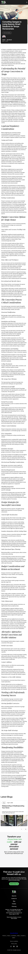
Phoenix (4, 935)
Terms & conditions (14, 941)
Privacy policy (14, 943)
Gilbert (13, 937)
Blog (14, 901)
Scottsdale (13, 935)
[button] (26, 2)
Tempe (8, 935)
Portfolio (14, 903)
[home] (3, 2)
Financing (14, 906)
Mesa (18, 935)
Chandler (23, 935)
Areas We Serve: (14, 933)
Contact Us (14, 898)
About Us (14, 896)
